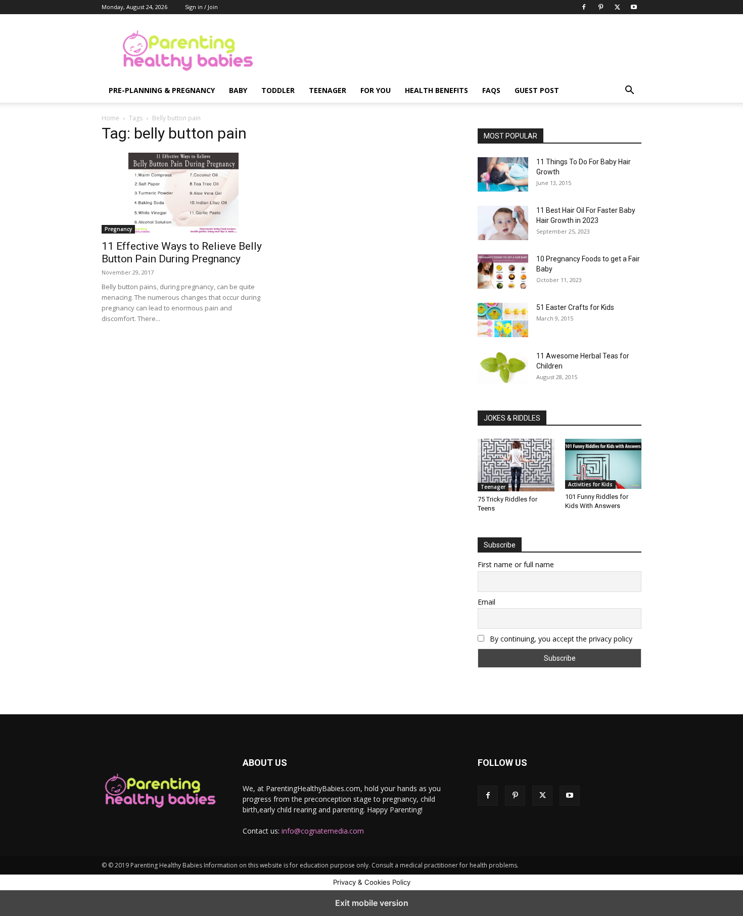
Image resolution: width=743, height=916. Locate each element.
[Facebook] (583, 7)
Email (486, 602)
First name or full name (516, 564)
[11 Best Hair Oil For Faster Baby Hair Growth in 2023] (503, 223)
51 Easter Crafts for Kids (575, 307)
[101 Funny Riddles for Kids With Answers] (603, 464)
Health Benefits (436, 90)
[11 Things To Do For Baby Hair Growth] (503, 174)
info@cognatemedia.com (323, 831)
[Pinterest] (600, 7)
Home (110, 118)
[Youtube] (633, 7)
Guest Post (537, 90)
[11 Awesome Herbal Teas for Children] (503, 368)
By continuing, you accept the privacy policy (560, 639)
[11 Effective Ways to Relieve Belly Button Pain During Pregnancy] (183, 193)
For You (375, 90)
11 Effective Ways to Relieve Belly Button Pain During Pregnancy (182, 252)
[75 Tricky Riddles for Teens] (516, 465)
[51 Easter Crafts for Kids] (503, 320)
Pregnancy (118, 229)
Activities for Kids (590, 484)
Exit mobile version (371, 903)
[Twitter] (617, 7)
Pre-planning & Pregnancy (162, 90)
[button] (629, 91)
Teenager (327, 90)
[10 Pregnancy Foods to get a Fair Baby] (503, 271)
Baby (238, 90)
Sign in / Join (201, 7)
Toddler (278, 90)
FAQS (491, 90)
